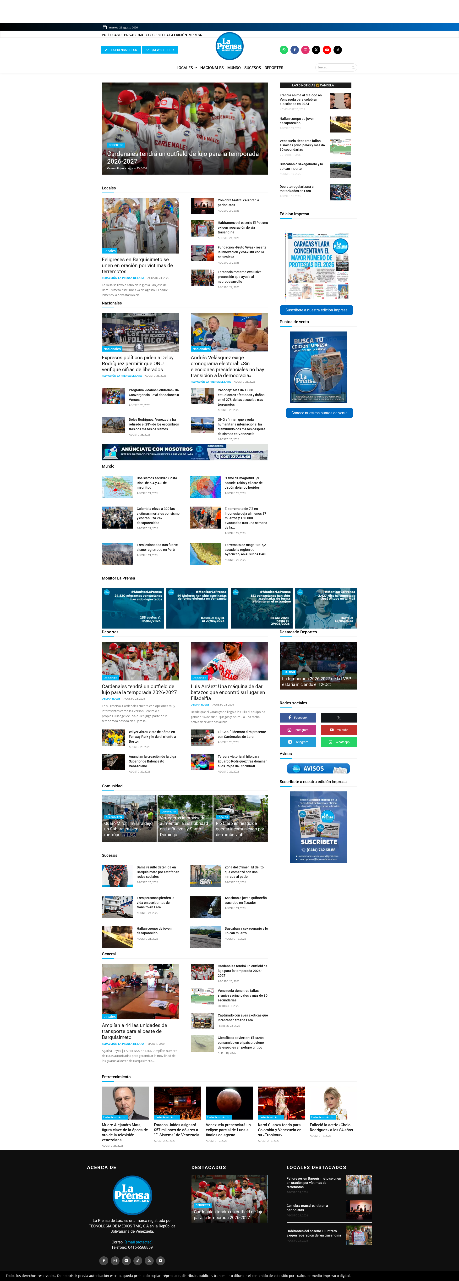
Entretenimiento (116, 1076)
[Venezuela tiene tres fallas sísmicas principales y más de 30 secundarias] (340, 147)
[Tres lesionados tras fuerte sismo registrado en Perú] (117, 554)
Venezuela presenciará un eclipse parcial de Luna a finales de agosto (228, 1130)
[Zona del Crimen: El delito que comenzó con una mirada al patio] (205, 876)
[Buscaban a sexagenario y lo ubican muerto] (340, 170)
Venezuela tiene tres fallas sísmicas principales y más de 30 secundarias (302, 145)
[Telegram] (126, 1260)
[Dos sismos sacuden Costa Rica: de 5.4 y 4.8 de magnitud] (117, 487)
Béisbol (289, 672)
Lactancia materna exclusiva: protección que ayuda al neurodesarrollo (240, 276)
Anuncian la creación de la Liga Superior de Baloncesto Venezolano (152, 761)
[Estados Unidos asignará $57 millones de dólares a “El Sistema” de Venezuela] (177, 1103)
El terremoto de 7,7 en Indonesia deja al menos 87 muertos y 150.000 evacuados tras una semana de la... (246, 518)
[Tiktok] (337, 50)
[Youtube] (327, 50)
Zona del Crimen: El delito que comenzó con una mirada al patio (244, 871)
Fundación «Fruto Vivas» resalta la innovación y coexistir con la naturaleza (242, 252)
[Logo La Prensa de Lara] (229, 46)
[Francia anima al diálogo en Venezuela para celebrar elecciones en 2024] (340, 101)
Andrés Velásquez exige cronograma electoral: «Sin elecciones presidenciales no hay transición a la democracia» (227, 366)
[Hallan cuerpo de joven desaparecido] (340, 124)
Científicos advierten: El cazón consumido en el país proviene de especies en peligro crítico (241, 1042)
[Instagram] (305, 50)
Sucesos (109, 855)
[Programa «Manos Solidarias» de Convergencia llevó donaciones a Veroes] (113, 396)
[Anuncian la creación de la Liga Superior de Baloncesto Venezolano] (113, 762)
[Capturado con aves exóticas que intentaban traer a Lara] (202, 1021)
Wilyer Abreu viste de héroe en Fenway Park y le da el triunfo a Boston (152, 736)
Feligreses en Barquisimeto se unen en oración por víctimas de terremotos (137, 265)
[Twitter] (316, 50)
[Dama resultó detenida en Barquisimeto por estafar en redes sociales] (117, 876)
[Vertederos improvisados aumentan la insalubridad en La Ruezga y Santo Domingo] (185, 818)
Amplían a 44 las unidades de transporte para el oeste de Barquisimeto (134, 1031)
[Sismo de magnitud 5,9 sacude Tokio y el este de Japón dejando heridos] (205, 487)
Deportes (116, 145)
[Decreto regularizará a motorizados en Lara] (340, 192)
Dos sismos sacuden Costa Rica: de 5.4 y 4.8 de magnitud (157, 482)
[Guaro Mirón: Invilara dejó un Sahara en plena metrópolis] (129, 818)
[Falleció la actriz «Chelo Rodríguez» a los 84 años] (333, 1103)
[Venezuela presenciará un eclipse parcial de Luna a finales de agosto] (229, 1103)
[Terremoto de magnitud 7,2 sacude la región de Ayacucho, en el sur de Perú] (205, 554)
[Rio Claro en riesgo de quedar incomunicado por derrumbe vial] (240, 818)
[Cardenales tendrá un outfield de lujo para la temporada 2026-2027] (185, 129)
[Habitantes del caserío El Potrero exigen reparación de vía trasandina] (202, 228)
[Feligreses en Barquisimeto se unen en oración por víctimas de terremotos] (140, 226)
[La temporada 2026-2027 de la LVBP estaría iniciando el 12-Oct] (318, 666)
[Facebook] (294, 50)
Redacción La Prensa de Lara (123, 278)
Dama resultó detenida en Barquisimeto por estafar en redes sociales (158, 871)
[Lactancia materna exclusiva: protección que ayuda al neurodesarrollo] (202, 278)
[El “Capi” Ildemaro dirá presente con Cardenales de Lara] (202, 737)
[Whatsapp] (284, 50)
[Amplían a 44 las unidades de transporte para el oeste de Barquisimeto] (140, 991)
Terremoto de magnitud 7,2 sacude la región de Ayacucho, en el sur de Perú (245, 549)
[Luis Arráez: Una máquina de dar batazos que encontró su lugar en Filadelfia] (229, 661)
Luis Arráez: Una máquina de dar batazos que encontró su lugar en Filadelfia (228, 692)
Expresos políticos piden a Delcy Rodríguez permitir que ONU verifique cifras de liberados (138, 363)
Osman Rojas (115, 168)
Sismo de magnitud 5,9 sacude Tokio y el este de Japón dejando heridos (244, 482)
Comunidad (112, 786)
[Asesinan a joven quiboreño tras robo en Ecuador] (205, 907)
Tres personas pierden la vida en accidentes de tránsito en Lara (156, 902)
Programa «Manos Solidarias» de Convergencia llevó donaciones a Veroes (154, 395)
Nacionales (112, 303)
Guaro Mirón (114, 817)
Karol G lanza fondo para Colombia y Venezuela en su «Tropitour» (279, 1130)
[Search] (353, 67)
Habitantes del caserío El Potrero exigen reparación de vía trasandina (243, 227)
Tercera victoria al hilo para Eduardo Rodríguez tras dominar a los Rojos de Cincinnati (242, 761)
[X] (339, 718)
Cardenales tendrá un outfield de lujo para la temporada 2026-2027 (139, 689)
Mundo (108, 466)
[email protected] (139, 1242)
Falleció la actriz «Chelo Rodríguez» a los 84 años (331, 1127)
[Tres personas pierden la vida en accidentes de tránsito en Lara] (117, 907)
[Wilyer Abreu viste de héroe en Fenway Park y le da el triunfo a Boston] (113, 737)
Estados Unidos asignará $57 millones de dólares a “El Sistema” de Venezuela (176, 1130)
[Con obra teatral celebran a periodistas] (202, 206)
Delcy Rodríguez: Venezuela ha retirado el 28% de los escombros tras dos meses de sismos (154, 424)
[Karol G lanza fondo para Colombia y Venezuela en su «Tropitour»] (281, 1103)
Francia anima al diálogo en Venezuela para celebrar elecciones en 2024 (301, 99)
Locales (109, 188)
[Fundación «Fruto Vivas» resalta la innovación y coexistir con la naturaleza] (202, 253)
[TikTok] (137, 1260)
